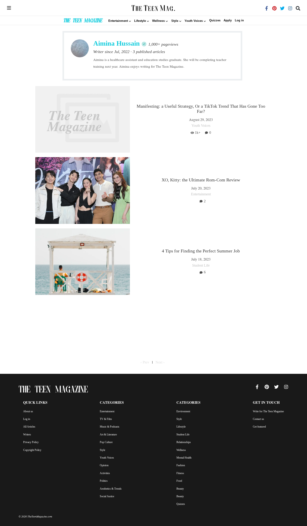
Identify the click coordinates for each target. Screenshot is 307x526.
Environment (183, 411)
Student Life (182, 434)
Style (102, 450)
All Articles (29, 426)
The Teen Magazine (82, 21)
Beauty (180, 488)
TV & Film (106, 419)
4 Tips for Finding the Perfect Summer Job (201, 250)
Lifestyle (181, 426)
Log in (239, 20)
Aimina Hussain (116, 43)
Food (179, 480)
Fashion (180, 465)
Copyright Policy (32, 450)
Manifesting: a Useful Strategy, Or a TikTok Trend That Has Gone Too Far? (201, 109)
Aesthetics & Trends (111, 488)
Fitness (180, 473)
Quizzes (214, 20)
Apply (228, 20)
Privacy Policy (31, 442)
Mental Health (183, 457)
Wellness (181, 450)
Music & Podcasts (109, 426)
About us (28, 411)
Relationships (183, 442)
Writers (27, 434)
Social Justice (107, 496)
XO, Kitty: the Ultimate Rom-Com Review (201, 179)
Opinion (104, 465)
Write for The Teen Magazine (268, 411)
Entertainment (107, 411)
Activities (105, 473)
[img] (9, 8)
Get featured (259, 426)
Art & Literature (108, 434)
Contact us (258, 419)
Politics (104, 480)
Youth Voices (107, 457)
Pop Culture (106, 442)
